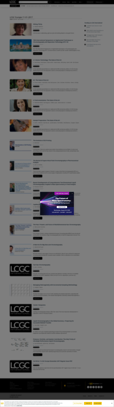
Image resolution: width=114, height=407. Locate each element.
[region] (57, 403)
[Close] (111, 403)
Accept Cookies (97, 403)
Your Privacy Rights (78, 403)
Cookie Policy (19, 405)
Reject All (88, 403)
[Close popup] (72, 194)
